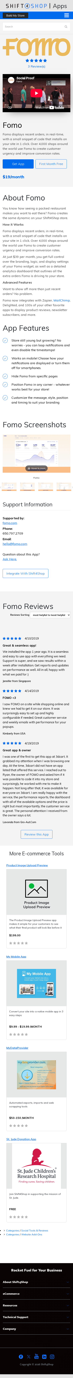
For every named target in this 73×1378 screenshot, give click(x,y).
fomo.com (10, 523)
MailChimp (62, 300)
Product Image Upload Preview (27, 865)
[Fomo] (9, 487)
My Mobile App (16, 956)
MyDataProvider (17, 1048)
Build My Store (15, 15)
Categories (12, 1230)
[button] (0, 487)
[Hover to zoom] (36, 453)
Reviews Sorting (19, 614)
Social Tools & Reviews (34, 1230)
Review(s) (36, 66)
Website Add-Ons (31, 1234)
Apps (60, 5)
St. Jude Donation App (21, 1139)
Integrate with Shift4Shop (25, 573)
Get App (18, 164)
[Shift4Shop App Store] (26, 5)
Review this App (36, 834)
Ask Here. (10, 559)
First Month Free (51, 164)
